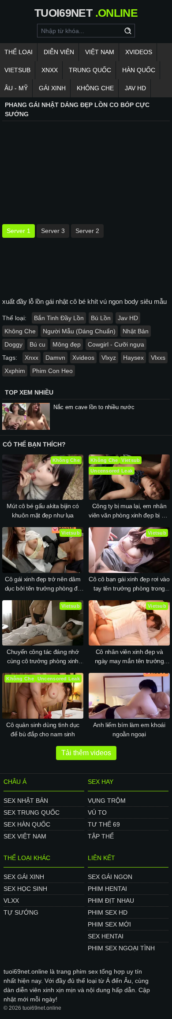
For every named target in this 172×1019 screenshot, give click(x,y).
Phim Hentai (107, 888)
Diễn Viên (59, 51)
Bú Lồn (101, 317)
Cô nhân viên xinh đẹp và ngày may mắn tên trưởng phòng (129, 657)
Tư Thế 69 (104, 824)
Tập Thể (101, 836)
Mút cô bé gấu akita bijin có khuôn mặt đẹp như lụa (43, 510)
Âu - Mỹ (16, 88)
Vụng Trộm (107, 800)
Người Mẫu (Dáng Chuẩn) (79, 331)
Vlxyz (108, 357)
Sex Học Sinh (25, 888)
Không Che (95, 88)
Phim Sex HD (107, 912)
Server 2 (87, 230)
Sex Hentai (105, 936)
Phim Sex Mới (109, 924)
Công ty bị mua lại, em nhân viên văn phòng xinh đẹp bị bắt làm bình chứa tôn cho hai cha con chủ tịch (129, 511)
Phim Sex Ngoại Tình (121, 948)
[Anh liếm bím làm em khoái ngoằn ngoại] (129, 696)
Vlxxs (158, 357)
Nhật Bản (136, 331)
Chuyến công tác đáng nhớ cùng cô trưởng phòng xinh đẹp (43, 657)
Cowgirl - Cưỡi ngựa (116, 344)
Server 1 (18, 230)
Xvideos (138, 51)
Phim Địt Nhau (111, 900)
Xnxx (49, 70)
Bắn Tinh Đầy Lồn (59, 317)
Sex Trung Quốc (32, 812)
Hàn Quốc (138, 70)
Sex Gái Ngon (110, 876)
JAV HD (135, 88)
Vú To (97, 812)
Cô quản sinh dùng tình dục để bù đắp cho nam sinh (42, 729)
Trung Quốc (90, 70)
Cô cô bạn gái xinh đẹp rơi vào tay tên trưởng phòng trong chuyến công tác (129, 584)
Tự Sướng (21, 912)
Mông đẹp (66, 344)
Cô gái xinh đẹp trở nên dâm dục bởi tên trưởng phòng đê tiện (43, 584)
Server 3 (53, 230)
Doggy (13, 344)
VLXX (11, 900)
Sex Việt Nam (25, 836)
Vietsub (17, 70)
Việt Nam (99, 51)
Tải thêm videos (86, 753)
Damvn (55, 357)
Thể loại (18, 51)
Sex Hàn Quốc (27, 824)
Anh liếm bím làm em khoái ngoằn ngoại (129, 729)
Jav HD (128, 317)
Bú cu (37, 344)
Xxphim (14, 370)
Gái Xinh (52, 88)
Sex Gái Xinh (24, 876)
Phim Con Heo (52, 370)
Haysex (133, 357)
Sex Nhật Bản (26, 800)
